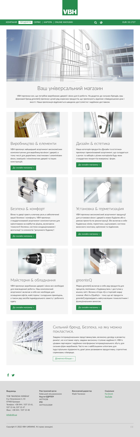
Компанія (11, 22)
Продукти (25, 22)
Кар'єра (48, 22)
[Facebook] (8, 375)
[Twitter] (13, 375)
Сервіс (37, 22)
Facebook (109, 394)
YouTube (108, 397)
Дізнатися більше (63, 359)
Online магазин (64, 22)
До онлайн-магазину (22, 168)
